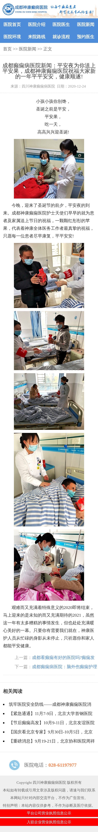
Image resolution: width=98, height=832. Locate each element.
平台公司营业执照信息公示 (49, 813)
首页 (7, 49)
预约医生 (85, 36)
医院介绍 (36, 24)
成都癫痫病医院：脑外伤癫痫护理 (64, 666)
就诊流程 (61, 36)
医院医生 (61, 24)
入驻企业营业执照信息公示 (49, 822)
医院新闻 (85, 24)
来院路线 (36, 36)
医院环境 (12, 36)
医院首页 (12, 24)
